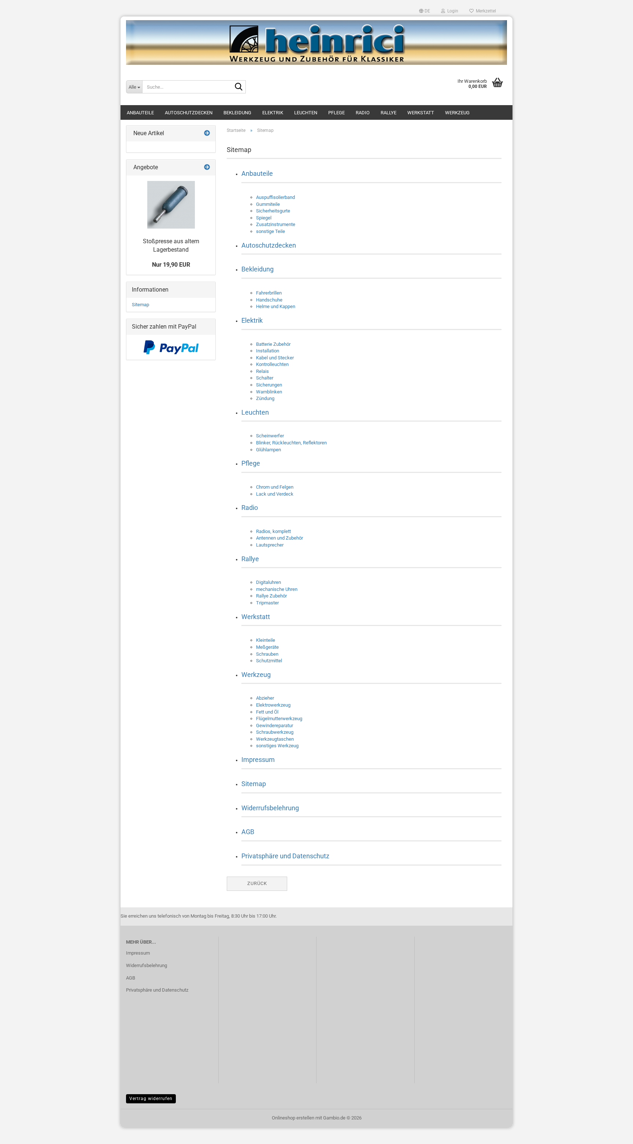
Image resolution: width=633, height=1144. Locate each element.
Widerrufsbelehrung (270, 808)
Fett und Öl (267, 712)
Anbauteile (140, 112)
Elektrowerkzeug (273, 705)
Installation (267, 350)
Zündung (265, 398)
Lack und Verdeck (274, 494)
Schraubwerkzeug (274, 732)
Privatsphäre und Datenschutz (285, 856)
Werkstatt (420, 112)
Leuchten (305, 112)
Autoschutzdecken (188, 112)
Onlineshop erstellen (293, 1118)
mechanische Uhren (276, 589)
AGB (247, 832)
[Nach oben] (613, 1133)
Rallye (388, 112)
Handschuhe (269, 300)
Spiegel (263, 218)
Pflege (336, 112)
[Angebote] (207, 167)
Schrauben (267, 654)
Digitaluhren (268, 582)
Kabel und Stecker (275, 357)
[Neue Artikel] (207, 133)
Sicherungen (269, 385)
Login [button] (451, 11)
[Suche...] (239, 87)
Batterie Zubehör (273, 344)
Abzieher (265, 698)
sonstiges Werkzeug (277, 745)
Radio (363, 112)
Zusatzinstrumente (275, 224)
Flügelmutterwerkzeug (279, 718)
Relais (262, 371)
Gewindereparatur (274, 725)
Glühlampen (268, 449)
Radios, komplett (273, 531)
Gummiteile (268, 204)
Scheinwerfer (270, 435)
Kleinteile (265, 640)
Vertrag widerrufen (151, 1098)
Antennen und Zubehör (279, 538)
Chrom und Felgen (274, 487)
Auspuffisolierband (275, 197)
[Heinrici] (316, 42)
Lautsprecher (270, 545)
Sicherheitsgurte (273, 211)
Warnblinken (269, 392)
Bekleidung (237, 112)
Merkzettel (485, 11)
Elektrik (272, 112)
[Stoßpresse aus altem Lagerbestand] (171, 205)
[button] (425, 10)
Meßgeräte (267, 647)
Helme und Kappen (275, 306)
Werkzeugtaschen (275, 739)
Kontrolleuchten (272, 364)
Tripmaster (267, 603)
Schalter (264, 378)
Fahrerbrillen (269, 293)
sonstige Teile (270, 231)
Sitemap (253, 784)
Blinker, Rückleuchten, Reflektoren (291, 442)
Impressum (258, 759)
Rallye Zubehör (271, 596)
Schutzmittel (269, 660)
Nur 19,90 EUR (171, 264)
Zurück (257, 883)
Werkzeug (457, 112)
